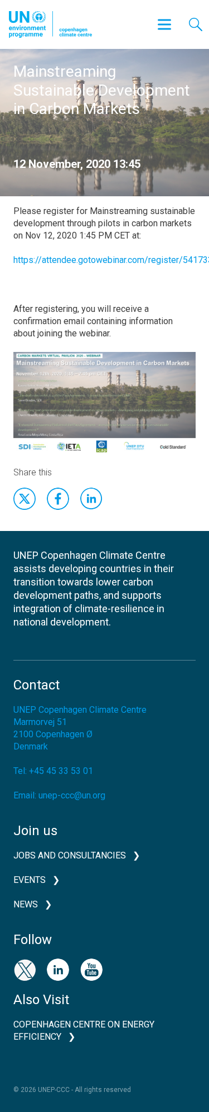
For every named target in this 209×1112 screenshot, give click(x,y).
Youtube (91, 970)
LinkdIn (91, 499)
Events (29, 880)
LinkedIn (58, 970)
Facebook (58, 499)
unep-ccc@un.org (71, 795)
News (25, 904)
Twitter (24, 499)
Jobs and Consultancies (69, 855)
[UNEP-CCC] (50, 24)
